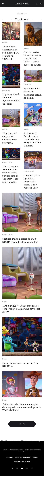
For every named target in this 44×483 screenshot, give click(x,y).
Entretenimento (29, 171)
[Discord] (26, 468)
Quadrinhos (6, 90)
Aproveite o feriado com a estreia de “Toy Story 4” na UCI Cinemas (32, 139)
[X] (12, 468)
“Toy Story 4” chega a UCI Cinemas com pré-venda (9, 138)
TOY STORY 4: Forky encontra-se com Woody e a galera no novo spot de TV (21, 308)
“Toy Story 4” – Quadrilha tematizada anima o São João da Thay (32, 181)
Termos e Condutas (22, 462)
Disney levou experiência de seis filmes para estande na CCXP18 (10, 52)
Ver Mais (22, 424)
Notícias (5, 42)
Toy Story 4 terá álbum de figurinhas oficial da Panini (11, 99)
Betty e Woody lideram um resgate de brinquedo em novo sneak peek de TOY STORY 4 (21, 407)
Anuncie (9, 457)
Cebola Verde (22, 3)
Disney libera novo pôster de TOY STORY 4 (20, 364)
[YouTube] (21, 468)
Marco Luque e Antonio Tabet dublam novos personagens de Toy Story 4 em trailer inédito (10, 174)
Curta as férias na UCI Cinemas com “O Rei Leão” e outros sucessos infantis (32, 58)
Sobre (35, 457)
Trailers (10, 162)
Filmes (4, 162)
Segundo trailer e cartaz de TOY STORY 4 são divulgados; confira (20, 240)
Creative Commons (22, 457)
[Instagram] (17, 468)
